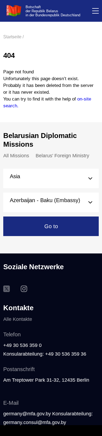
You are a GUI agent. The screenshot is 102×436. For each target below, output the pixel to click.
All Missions (16, 155)
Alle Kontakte (17, 319)
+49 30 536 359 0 (22, 345)
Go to (51, 226)
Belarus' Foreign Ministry (62, 155)
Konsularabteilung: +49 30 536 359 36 (44, 354)
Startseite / (13, 36)
